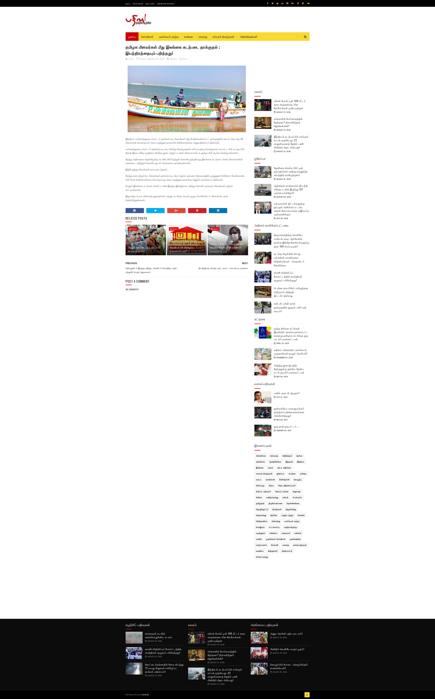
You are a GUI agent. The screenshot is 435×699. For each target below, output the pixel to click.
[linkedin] (282, 3)
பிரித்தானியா (261, 521)
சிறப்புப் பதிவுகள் (263, 491)
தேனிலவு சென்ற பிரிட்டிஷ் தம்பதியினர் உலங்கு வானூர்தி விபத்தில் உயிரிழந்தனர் (291, 171)
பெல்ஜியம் (260, 527)
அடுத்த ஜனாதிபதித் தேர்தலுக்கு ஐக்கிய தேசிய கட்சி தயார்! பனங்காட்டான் (289, 368)
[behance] (292, 3)
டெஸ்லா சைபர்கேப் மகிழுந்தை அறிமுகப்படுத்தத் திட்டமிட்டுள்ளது (291, 291)
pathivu (145, 694)
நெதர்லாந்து (261, 515)
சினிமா (259, 497)
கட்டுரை (292, 473)
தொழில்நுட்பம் (262, 509)
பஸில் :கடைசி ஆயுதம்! (286, 393)
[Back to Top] (307, 694)
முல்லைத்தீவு (295, 539)
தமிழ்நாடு (260, 503)
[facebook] (267, 3)
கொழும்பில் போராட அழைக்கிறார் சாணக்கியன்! (289, 666)
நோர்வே (274, 515)
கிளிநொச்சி (284, 479)
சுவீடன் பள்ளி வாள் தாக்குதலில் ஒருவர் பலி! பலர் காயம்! (290, 307)
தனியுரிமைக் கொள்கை (165, 3)
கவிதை (188, 36)
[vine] (298, 3)
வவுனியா (260, 550)
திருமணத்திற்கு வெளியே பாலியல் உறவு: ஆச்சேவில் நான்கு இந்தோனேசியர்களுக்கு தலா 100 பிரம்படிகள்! (291, 240)
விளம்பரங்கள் (138, 3)
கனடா (259, 479)
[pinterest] (303, 3)
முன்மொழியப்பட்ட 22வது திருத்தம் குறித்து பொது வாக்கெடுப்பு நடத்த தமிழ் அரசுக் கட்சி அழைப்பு (183, 242)
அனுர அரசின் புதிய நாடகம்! (144, 247)
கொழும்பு (298, 479)
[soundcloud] (308, 3)
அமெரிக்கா (261, 455)
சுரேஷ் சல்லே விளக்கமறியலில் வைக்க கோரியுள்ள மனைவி (227, 245)
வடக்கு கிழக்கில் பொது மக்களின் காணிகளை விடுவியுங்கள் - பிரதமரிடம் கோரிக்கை (289, 259)
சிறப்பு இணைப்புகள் (287, 485)
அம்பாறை (274, 455)
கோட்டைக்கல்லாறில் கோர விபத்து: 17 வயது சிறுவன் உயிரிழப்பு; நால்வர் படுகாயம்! (164, 667)
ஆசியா (299, 455)
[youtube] (277, 3)
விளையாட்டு (287, 550)
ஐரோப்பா (280, 473)
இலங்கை (183, 58)
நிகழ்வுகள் (277, 509)
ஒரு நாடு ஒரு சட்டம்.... (286, 426)
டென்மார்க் (297, 497)
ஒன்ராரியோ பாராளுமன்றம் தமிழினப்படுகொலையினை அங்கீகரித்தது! (289, 412)
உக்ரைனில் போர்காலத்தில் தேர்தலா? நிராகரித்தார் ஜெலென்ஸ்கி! (288, 122)
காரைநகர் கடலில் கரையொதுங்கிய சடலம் (158, 635)
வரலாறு (202, 36)
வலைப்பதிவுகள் (300, 544)
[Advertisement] (187, 373)
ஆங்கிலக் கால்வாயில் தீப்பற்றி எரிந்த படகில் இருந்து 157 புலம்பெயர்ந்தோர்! (291, 189)
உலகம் (270, 467)
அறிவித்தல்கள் (248, 36)
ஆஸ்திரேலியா (275, 461)
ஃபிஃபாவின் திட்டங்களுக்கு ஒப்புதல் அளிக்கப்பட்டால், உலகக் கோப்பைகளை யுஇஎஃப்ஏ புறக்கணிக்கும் (291, 209)
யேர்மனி (274, 544)
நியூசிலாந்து (291, 509)
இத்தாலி (289, 461)
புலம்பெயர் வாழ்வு (169, 36)
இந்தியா (174, 58)
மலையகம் (286, 533)
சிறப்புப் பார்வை (282, 491)
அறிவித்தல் (287, 455)
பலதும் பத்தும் (287, 515)
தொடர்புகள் (150, 3)
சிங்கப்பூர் (260, 485)
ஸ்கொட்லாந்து (262, 556)
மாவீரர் (259, 539)
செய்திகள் (147, 36)
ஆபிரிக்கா (260, 461)
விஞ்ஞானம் (273, 550)
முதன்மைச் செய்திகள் (276, 539)
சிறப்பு (271, 485)
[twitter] (272, 3)
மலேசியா (273, 533)
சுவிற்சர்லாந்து (272, 497)
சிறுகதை (297, 491)
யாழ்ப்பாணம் (261, 544)
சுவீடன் (286, 497)
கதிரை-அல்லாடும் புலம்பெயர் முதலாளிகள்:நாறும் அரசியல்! (290, 351)
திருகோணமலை (275, 503)
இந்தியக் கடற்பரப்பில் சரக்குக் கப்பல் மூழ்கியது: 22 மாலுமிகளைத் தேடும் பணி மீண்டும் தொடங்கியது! (291, 142)
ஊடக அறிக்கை (284, 467)
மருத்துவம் (260, 533)
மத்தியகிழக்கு (290, 527)
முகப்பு (128, 3)
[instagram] (287, 3)
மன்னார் (297, 533)
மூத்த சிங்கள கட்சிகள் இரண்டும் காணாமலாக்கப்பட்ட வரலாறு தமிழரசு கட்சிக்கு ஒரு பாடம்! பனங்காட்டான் (291, 333)
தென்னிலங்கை (293, 503)
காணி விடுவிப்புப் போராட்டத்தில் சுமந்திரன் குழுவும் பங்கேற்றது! (288, 276)
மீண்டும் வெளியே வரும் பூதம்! (287, 649)
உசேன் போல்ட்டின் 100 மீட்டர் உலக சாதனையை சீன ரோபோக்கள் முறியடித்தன (290, 104)
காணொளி (270, 479)
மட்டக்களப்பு (274, 527)
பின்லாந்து (276, 521)
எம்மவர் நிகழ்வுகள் (223, 36)
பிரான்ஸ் (301, 515)
